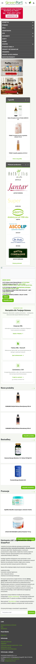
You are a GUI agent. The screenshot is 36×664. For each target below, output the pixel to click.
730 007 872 (16, 659)
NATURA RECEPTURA (26, 285)
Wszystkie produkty (29, 436)
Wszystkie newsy (8, 300)
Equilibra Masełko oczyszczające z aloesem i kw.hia (18, 509)
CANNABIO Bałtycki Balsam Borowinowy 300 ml (18, 428)
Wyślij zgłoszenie (7, 293)
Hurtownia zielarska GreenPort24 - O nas (11, 645)
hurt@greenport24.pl (10, 661)
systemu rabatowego (13, 596)
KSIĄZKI (4, 41)
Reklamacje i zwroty (6, 647)
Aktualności (4, 628)
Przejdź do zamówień (18, 377)
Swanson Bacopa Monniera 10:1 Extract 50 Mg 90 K (18, 458)
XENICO (15, 285)
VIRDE (20, 284)
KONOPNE (5, 44)
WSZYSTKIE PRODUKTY (8, 57)
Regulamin (3, 643)
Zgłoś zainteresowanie (18, 355)
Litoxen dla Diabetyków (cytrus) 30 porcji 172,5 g (18, 531)
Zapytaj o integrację (18, 333)
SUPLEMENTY (6, 36)
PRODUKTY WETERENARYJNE (10, 49)
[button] (25, 2)
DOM (3, 33)
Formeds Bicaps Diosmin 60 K (18, 480)
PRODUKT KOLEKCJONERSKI (10, 54)
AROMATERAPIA (6, 30)
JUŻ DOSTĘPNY (25, 282)
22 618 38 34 (8, 659)
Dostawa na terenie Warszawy (9, 649)
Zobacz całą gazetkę (18, 158)
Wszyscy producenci (18, 263)
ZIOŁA (3, 28)
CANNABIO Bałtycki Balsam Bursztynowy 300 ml (18, 406)
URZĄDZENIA (5, 52)
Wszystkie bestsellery (28, 487)
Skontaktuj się (12, 601)
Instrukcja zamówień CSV (18, 379)
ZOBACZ (6, 296)
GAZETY (4, 38)
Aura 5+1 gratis (15, 288)
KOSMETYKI (5, 22)
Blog (2, 627)
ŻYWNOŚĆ (5, 25)
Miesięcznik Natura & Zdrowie (8, 625)
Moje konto (4, 635)
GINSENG (10, 285)
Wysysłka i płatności (6, 641)
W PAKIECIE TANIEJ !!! (8, 46)
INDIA (19, 285)
